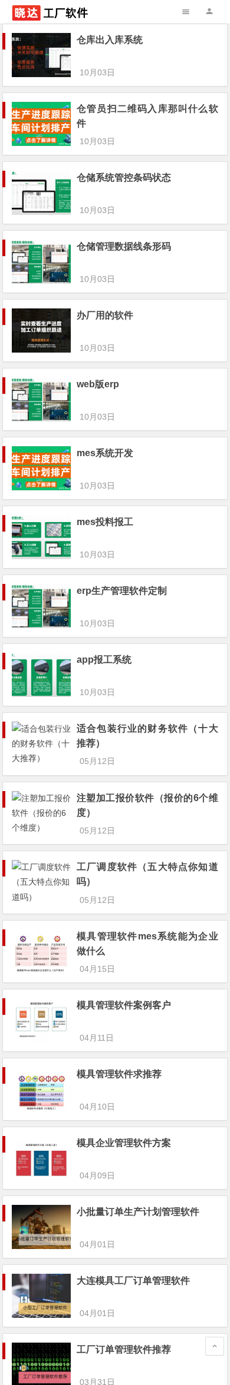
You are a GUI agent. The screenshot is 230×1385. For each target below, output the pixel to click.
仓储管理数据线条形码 (124, 246)
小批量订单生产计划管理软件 (138, 1212)
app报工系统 (104, 660)
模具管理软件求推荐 (119, 1074)
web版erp (98, 384)
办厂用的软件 (105, 315)
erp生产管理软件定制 (122, 591)
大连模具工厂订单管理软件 (133, 1281)
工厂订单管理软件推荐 (124, 1349)
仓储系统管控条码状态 (124, 177)
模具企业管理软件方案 (124, 1143)
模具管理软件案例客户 (124, 1005)
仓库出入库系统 (110, 40)
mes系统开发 (105, 453)
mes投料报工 (105, 522)
